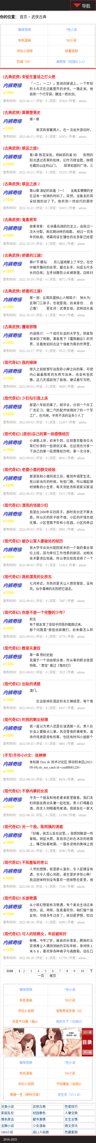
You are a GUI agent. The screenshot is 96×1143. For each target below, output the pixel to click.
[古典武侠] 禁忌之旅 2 (21, 184)
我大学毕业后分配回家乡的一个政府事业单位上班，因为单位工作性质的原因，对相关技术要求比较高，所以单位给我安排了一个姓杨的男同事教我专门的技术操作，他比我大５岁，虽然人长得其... (61, 558)
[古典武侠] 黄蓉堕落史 (22, 113)
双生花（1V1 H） (70, 1095)
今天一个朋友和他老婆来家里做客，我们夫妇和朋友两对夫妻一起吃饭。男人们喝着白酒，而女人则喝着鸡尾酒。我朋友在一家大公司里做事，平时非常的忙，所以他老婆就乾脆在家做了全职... (61, 808)
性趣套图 (71, 1132)
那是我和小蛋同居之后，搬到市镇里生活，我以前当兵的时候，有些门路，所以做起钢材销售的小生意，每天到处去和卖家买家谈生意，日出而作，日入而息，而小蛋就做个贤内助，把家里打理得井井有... (61, 487)
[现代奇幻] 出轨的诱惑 (22, 684)
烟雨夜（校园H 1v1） (71, 62)
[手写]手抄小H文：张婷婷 (24, 755)
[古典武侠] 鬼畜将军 (20, 220)
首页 (23, 17)
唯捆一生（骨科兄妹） (26, 1095)
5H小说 (71, 40)
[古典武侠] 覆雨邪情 (20, 327)
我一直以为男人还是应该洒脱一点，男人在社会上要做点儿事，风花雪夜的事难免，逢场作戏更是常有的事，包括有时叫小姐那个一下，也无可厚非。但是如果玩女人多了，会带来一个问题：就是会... (61, 737)
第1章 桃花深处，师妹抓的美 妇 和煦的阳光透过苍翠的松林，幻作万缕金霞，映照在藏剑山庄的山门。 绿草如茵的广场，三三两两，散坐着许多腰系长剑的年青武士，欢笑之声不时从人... (61, 165)
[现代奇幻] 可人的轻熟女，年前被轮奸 (35, 934)
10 (82, 971)
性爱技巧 (71, 1107)
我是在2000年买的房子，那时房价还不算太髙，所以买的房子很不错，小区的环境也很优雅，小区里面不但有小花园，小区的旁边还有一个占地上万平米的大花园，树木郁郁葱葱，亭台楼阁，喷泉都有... (61, 522)
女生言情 (71, 1119)
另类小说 (7, 1107)
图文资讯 (71, 1126)
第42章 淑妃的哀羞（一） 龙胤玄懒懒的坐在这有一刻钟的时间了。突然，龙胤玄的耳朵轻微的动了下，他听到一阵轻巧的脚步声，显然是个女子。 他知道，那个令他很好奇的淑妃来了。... (61, 201)
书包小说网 (25, 51)
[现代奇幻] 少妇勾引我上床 (25, 398)
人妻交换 (71, 1113)
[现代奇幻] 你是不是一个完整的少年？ (35, 613)
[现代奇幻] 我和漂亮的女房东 (27, 577)
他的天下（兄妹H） (70, 1022)
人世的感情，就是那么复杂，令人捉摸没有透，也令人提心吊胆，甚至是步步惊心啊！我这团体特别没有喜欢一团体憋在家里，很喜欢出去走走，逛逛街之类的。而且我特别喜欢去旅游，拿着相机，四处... (61, 879)
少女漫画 (39, 1126)
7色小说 (71, 30)
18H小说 (7, 1132)
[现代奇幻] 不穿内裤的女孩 (25, 791)
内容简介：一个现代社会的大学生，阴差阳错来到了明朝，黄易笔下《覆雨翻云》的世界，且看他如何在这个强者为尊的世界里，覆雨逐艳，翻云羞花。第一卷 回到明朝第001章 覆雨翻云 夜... (61, 344)
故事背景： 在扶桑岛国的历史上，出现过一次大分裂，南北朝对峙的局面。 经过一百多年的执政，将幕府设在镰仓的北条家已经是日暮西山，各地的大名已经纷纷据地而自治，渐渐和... (61, 237)
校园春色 (39, 1113)
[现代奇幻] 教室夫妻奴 (22, 648)
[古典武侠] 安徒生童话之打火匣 (29, 77)
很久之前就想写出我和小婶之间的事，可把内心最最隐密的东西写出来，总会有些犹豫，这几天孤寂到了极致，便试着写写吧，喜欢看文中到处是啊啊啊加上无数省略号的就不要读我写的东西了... (61, 380)
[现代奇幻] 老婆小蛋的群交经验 (29, 470)
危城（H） (24, 62)
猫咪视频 (24, 30)
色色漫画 (24, 40)
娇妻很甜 (71, 51)
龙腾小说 (7, 1126)
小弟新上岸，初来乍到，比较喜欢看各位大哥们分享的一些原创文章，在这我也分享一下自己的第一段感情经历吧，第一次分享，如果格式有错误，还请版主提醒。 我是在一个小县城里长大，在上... (61, 451)
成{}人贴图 (41, 1132)
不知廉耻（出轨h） (69, 1084)
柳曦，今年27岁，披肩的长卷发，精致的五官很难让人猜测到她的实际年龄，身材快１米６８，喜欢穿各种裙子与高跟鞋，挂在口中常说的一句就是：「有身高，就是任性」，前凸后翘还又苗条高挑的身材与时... (61, 951)
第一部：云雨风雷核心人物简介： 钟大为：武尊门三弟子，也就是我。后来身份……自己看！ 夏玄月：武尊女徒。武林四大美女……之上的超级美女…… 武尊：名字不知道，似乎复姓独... (61, 308)
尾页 (53, 976)
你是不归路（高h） (25, 1022)
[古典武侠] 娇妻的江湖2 (22, 255)
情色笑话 (7, 1119)
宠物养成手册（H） (70, 1011)
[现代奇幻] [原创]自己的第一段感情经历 (36, 434)
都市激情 (39, 1119)
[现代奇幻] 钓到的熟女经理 (25, 720)
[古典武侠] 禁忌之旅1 (21, 148)
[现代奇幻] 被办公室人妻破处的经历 (33, 541)
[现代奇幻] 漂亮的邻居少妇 (25, 505)
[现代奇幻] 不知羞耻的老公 (25, 863)
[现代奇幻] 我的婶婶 (20, 363)
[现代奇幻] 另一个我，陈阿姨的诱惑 (33, 827)
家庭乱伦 (7, 1113)
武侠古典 (38, 17)
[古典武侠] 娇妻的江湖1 (22, 291)
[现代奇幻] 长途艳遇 (20, 898)
